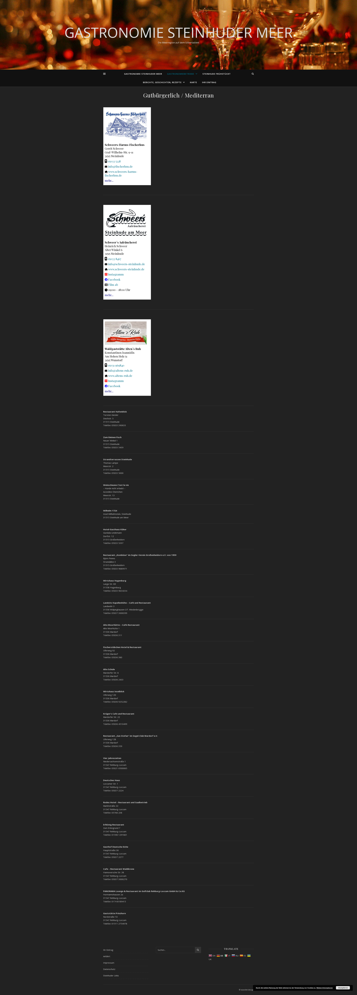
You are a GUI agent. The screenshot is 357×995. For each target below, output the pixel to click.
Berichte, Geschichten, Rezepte (162, 82)
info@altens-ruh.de (120, 370)
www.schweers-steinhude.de (126, 269)
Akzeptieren (343, 988)
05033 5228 (114, 161)
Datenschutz (109, 969)
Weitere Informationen (324, 988)
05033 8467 (114, 259)
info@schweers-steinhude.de (126, 264)
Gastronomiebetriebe (180, 73)
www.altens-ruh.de (120, 376)
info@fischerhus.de (120, 166)
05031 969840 (116, 365)
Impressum (108, 962)
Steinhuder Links (111, 975)
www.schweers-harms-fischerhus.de (121, 173)
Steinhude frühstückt (216, 73)
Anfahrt (106, 956)
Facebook (114, 279)
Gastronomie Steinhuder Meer (178, 32)
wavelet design (247, 989)
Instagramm (116, 274)
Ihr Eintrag (209, 82)
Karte (193, 82)
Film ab (113, 284)
